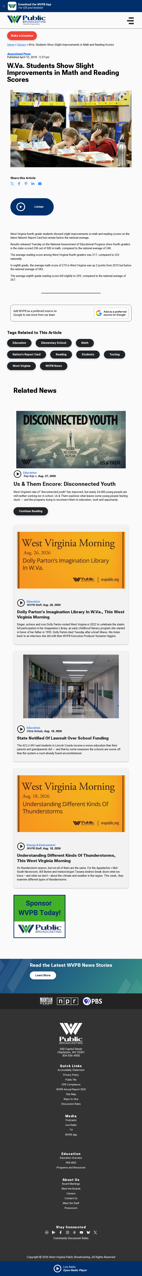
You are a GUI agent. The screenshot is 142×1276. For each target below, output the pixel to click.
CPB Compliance (71, 1084)
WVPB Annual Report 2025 (71, 1089)
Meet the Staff (71, 1203)
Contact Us (71, 1198)
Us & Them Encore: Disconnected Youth (65, 484)
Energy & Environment (41, 845)
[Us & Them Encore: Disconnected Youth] (71, 439)
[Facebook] (60, 1233)
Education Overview (71, 1157)
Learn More (43, 975)
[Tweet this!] (12, 184)
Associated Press (18, 54)
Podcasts (71, 1120)
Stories (21, 44)
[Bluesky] (88, 1233)
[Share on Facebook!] (19, 184)
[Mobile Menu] (130, 20)
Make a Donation (22, 35)
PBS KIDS (71, 1162)
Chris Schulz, (35, 731)
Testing (114, 354)
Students (88, 354)
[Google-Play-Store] (53, 1233)
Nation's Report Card (27, 354)
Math (84, 343)
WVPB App (71, 1134)
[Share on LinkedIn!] (33, 184)
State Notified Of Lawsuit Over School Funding (63, 738)
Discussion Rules (71, 1104)
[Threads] (74, 1233)
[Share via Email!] (40, 184)
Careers (71, 1193)
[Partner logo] (46, 1001)
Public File (71, 1079)
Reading (61, 354)
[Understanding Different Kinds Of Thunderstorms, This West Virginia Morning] (71, 804)
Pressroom (71, 1208)
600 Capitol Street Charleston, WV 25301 (71, 1050)
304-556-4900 (71, 1055)
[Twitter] (95, 1233)
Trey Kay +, (30, 476)
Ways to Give (71, 1099)
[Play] (17, 474)
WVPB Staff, (35, 605)
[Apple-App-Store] (46, 1233)
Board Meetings (71, 1183)
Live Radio (71, 1125)
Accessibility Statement (71, 1070)
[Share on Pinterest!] (26, 184)
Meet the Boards (71, 1188)
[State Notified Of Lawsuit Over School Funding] (71, 686)
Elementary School (53, 343)
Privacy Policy (71, 1074)
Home (10, 44)
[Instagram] (67, 1233)
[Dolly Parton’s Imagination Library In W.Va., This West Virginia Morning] (71, 560)
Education (19, 343)
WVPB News (54, 366)
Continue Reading (30, 511)
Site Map (71, 1094)
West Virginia (21, 366)
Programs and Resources (71, 1167)
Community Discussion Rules (71, 1238)
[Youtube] (81, 1233)
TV (71, 1129)
